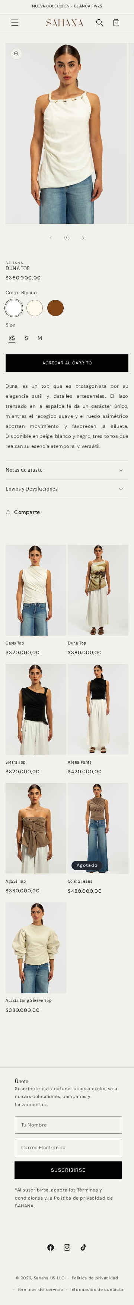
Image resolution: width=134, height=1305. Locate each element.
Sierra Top (16, 762)
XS (12, 338)
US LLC (57, 1278)
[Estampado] (55, 308)
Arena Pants (80, 762)
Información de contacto (97, 1289)
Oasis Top (15, 643)
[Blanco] (14, 308)
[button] (15, 22)
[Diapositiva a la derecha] (83, 238)
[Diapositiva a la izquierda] (50, 238)
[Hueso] (34, 308)
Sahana (41, 1278)
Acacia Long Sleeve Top (28, 1000)
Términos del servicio (40, 1289)
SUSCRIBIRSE (68, 1170)
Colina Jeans (80, 881)
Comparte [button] (27, 512)
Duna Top (77, 643)
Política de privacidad (95, 1278)
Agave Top (16, 881)
